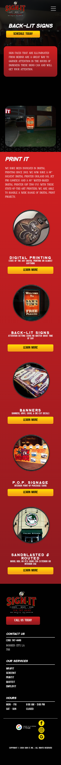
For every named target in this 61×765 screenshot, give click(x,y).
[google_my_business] (41, 737)
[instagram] (41, 730)
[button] (53, 8)
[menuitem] (30, 668)
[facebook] (41, 723)
